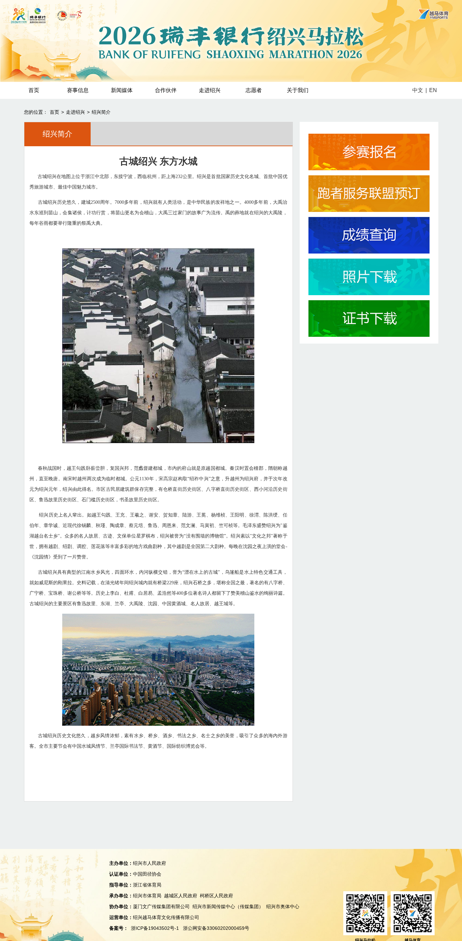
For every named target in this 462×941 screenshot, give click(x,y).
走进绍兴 (210, 90)
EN (433, 90)
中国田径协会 (147, 874)
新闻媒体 (122, 90)
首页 (33, 90)
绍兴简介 (101, 112)
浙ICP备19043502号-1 (155, 928)
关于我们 (297, 90)
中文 (417, 90)
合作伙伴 (166, 90)
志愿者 (254, 90)
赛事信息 (78, 90)
